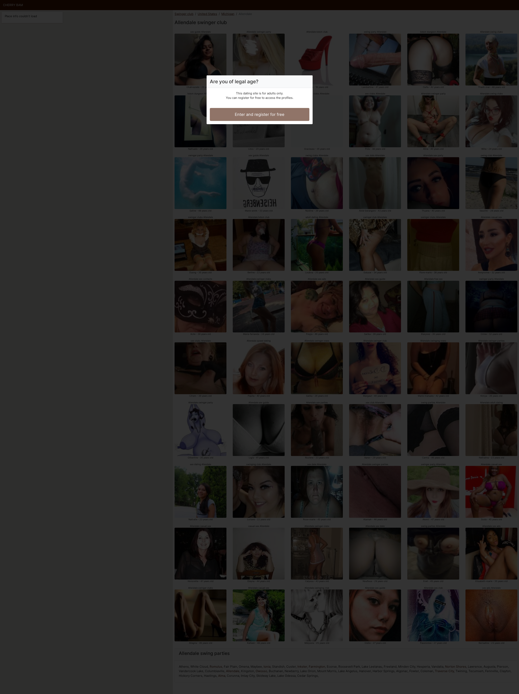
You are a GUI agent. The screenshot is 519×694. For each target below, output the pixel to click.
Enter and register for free (259, 114)
